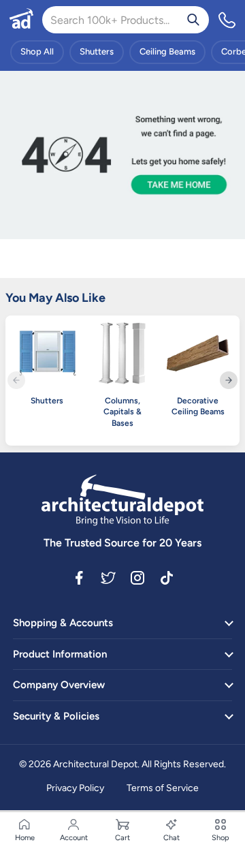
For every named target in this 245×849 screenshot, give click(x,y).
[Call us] (227, 19)
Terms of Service (163, 788)
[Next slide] (229, 380)
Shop (220, 837)
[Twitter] (108, 576)
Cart (122, 837)
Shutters (97, 51)
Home (25, 837)
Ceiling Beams (167, 51)
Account (74, 837)
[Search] (193, 20)
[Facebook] (79, 576)
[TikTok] (167, 576)
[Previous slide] (16, 380)
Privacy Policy (75, 788)
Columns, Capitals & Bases (122, 412)
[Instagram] (137, 576)
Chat (171, 837)
